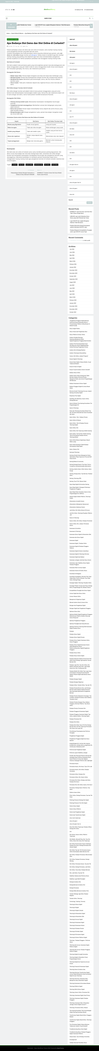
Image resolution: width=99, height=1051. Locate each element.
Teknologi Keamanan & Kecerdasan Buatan (80, 983)
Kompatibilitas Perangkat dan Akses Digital (80, 590)
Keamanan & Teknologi (75, 531)
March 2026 (72, 261)
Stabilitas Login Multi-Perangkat (77, 879)
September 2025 (73, 279)
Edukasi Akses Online (75, 372)
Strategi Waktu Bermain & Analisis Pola (79, 891)
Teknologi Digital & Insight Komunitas (79, 954)
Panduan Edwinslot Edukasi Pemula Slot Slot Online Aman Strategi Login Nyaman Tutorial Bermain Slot (80, 660)
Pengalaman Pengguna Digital (77, 736)
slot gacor (34, 55)
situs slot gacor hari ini (75, 182)
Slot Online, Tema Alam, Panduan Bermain (80, 870)
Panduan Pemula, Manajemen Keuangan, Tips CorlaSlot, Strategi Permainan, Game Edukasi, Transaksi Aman (81, 697)
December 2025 (73, 270)
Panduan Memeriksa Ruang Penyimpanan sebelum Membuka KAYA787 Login (65, 1)
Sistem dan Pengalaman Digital (77, 812)
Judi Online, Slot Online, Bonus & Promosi (80, 510)
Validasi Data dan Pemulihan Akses (78, 1042)
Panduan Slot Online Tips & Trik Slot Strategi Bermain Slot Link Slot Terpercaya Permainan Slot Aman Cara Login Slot (80, 726)
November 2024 (73, 309)
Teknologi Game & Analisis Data (77, 969)
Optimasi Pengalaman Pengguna (77, 620)
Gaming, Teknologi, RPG (75, 478)
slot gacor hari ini (74, 164)
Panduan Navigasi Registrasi (76, 682)
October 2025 (73, 276)
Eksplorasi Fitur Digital (75, 395)
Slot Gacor (72, 93)
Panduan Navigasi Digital (76, 679)
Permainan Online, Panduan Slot (77, 774)
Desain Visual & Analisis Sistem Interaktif (80, 369)
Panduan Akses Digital (75, 634)
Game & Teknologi (74, 408)
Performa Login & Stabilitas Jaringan (78, 752)
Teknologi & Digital (74, 907)
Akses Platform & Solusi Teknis (77, 334)
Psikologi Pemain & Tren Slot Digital (78, 803)
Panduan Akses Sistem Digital (77, 655)
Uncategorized (73, 1039)
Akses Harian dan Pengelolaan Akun (78, 331)
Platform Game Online (75, 792)
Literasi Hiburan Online (75, 596)
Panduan (72, 631)
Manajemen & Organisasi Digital (77, 599)
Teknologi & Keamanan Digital (77, 922)
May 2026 (72, 255)
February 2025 (73, 300)
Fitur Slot (21, 164)
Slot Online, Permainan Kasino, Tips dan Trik (80, 864)
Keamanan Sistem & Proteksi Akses (78, 570)
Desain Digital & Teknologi (76, 359)
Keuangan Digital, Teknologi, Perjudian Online (80, 582)
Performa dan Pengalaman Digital (78, 749)
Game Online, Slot (74, 427)
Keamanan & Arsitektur (75, 528)
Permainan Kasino (74, 763)
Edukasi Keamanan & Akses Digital (78, 383)
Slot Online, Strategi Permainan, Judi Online (80, 867)
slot (71, 75)
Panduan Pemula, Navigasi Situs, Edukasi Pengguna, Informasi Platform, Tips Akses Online (80, 704)
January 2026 (73, 267)
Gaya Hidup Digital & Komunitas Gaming (79, 484)
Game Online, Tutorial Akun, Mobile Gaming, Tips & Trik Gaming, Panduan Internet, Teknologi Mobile (80, 435)
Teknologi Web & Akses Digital (77, 989)
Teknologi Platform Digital (76, 986)
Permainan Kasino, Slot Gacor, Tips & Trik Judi (81, 766)
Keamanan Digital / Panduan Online (78, 543)
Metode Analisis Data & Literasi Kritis (79, 602)
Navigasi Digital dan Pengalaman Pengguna (80, 608)
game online (29, 164)
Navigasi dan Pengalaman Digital (78, 605)
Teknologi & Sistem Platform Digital (78, 937)
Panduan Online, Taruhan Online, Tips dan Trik (81, 685)
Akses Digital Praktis (75, 328)
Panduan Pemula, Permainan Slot (78, 708)
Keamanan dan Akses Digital (76, 537)
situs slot (72, 134)
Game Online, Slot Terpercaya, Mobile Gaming (81, 430)
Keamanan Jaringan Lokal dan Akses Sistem (80, 560)
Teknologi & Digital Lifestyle (76, 910)
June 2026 (72, 252)
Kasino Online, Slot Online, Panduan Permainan (81, 520)
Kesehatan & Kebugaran (75, 573)
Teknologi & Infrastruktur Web (77, 916)
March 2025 (72, 297)
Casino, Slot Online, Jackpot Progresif (79, 356)
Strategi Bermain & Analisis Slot (77, 885)
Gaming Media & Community (76, 461)
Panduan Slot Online (74, 722)
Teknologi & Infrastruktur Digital (77, 913)
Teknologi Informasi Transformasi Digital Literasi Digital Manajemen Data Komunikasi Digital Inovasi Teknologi (80, 974)
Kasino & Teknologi (74, 517)
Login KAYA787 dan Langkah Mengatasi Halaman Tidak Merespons (30, 25)
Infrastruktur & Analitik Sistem (77, 501)
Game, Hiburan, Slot (74, 449)
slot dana (72, 128)
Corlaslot (14, 164)
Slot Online (55, 164)
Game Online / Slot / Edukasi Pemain (79, 417)
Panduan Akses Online (75, 652)
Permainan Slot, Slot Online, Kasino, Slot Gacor (81, 784)
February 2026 (73, 264)
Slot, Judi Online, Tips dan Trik (77, 873)
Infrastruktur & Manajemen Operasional (79, 504)
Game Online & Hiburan (12, 39)
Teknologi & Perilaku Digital (76, 931)
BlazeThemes (60, 1048)
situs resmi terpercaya (75, 818)
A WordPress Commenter (76, 240)
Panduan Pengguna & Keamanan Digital (79, 711)
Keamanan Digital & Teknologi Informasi (79, 554)
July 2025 (72, 285)
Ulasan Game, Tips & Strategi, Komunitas (79, 1036)
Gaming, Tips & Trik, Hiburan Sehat (78, 481)
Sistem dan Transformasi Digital (77, 815)
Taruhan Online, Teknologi (76, 898)
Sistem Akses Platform (75, 809)
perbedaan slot (38, 164)
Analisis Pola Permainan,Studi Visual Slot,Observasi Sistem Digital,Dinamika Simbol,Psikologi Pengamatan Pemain (79, 345)
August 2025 (73, 282)
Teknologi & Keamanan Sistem (77, 925)
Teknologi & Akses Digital (76, 904)
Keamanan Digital (74, 540)
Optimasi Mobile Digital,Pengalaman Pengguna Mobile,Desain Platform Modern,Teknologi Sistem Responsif (81, 616)
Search (71, 200)
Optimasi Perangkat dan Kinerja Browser (79, 623)
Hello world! (87, 240)
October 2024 (73, 312)
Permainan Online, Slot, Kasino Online (79, 777)
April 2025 (72, 294)
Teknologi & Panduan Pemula (77, 928)
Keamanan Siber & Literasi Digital (78, 567)
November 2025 (73, 273)
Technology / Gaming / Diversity (77, 901)
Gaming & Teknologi (74, 452)
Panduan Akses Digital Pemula (77, 637)
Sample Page (47, 18)
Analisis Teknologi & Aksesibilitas (78, 353)
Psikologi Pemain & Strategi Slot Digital (79, 800)
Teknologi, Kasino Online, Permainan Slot (80, 992)
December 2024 (73, 306)
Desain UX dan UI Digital (75, 366)
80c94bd (10, 46)
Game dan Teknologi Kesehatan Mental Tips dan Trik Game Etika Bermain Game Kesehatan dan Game (81, 412)
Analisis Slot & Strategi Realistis (77, 350)
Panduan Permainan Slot (75, 719)
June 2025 (72, 288)
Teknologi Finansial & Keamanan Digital (79, 966)
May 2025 (72, 291)
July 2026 (72, 249)
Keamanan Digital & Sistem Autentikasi (79, 551)
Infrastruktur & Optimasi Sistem (77, 507)
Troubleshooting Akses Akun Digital (78, 1029)
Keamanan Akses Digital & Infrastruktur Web (80, 534)
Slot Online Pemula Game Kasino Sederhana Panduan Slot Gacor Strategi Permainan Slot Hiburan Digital (80, 845)
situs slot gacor (73, 69)
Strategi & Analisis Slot (75, 882)
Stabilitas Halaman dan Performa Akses (79, 876)
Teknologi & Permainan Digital (77, 934)
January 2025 (73, 303)
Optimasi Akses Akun (75, 611)
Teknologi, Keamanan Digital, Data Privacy (80, 995)
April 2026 (72, 258)
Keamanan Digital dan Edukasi (77, 557)
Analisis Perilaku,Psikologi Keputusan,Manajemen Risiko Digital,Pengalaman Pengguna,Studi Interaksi (80, 339)
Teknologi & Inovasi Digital (76, 919)
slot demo (47, 164)
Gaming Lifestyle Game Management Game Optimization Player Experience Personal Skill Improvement (81, 457)
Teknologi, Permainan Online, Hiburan (79, 1007)
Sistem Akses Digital (75, 806)
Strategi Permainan (74, 888)
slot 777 (72, 117)
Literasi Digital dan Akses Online (77, 593)
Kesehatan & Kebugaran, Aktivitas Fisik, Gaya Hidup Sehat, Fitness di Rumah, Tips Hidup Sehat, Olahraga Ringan (80, 578)
